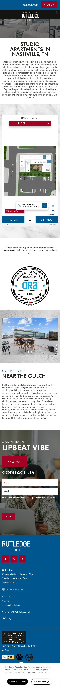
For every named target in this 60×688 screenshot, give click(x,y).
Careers (5, 600)
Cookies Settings (41, 681)
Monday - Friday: (9, 574)
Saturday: (6, 578)
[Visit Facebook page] (5, 558)
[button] (49, 4)
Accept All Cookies (17, 681)
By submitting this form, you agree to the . (30, 497)
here (53, 89)
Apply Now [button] (15, 461)
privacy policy (48, 497)
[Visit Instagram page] (22, 558)
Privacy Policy (8, 596)
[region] (30, 675)
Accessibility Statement (11, 605)
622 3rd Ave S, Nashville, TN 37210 (20, 646)
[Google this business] (13, 558)
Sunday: (5, 582)
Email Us (8, 650)
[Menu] (5, 5)
